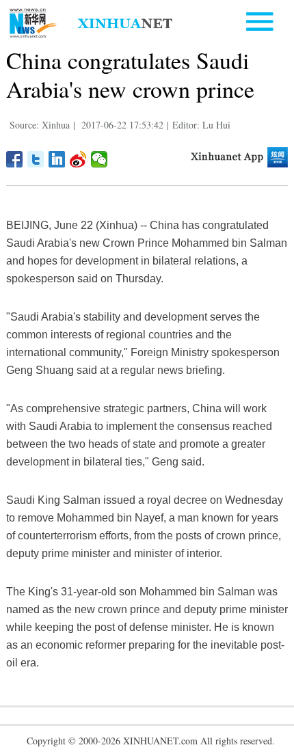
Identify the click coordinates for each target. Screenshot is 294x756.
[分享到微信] (99, 159)
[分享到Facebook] (14, 159)
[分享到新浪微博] (78, 159)
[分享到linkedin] (57, 159)
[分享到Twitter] (35, 159)
